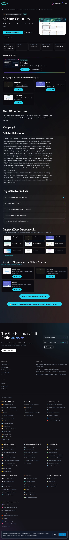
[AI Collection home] (4, 3)
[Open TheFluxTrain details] (11, 63)
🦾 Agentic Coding (29, 447)
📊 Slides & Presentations (30, 497)
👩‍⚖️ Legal (26, 489)
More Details (36, 69)
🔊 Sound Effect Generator (53, 412)
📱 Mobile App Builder (30, 455)
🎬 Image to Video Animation (31, 404)
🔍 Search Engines (51, 486)
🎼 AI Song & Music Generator (54, 404)
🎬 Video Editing (28, 415)
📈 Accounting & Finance (30, 478)
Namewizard (17, 82)
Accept (62, 534)
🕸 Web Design (27, 463)
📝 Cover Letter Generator (7, 455)
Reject (55, 534)
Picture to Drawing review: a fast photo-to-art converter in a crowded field (51, 365)
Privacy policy (32, 535)
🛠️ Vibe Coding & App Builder (31, 460)
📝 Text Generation (6, 468)
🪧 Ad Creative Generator (7, 478)
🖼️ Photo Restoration (6, 436)
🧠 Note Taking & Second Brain (55, 455)
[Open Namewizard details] (8, 84)
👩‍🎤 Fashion (4, 420)
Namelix (48, 82)
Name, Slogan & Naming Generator (28, 9)
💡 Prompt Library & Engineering (9, 465)
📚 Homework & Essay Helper (8, 457)
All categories (4, 364)
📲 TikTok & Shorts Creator (31, 410)
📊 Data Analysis (51, 481)
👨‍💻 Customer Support (29, 481)
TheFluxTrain (24, 63)
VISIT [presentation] (23, 69)
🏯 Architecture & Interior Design (9, 410)
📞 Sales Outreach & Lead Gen (8, 489)
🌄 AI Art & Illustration (7, 404)
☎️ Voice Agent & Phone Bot (54, 420)
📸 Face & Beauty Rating (7, 418)
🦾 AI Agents (50, 447)
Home (5, 9)
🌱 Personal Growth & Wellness (54, 457)
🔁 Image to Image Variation (8, 428)
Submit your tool (9, 350)
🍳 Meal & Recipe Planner (53, 449)
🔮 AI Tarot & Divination (7, 505)
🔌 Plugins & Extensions (30, 457)
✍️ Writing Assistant (6, 471)
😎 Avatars (4, 412)
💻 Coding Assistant (29, 449)
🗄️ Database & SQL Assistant (31, 452)
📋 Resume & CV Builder (30, 494)
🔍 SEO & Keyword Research (8, 492)
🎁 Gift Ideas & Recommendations (9, 515)
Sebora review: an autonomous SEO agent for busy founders (51, 374)
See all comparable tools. (8, 255)
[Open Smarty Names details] (8, 97)
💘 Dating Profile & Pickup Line (9, 507)
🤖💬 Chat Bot (51, 478)
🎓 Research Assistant (52, 484)
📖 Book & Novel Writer (7, 449)
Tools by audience (6, 370)
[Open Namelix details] (40, 84)
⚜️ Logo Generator (6, 434)
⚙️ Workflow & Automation (54, 465)
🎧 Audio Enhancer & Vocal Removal (56, 407)
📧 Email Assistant (6, 484)
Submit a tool (4, 375)
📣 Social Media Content (7, 494)
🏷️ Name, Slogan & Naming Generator (10, 460)
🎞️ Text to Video (28, 407)
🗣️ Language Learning (7, 521)
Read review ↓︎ (29, 32)
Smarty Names (18, 95)
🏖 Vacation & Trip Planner (53, 463)
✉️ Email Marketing (6, 486)
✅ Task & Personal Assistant (54, 460)
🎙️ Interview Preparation (30, 486)
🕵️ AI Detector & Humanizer (8, 447)
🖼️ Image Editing (5, 426)
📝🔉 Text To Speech (52, 415)
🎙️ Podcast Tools (51, 410)
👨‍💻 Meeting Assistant (52, 452)
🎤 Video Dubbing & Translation (32, 412)
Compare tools (5, 367)
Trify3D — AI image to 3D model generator (47, 369)
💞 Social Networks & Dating (8, 523)
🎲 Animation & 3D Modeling (8, 407)
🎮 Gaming (4, 513)
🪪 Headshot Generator (7, 423)
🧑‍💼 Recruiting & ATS (29, 492)
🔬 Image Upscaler (6, 431)
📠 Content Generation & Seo (8, 452)
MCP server (4, 389)
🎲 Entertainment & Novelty (8, 510)
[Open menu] (66, 3)
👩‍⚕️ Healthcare (4, 518)
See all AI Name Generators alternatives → (34, 296)
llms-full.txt (4, 386)
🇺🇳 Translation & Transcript (54, 418)
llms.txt (3, 383)
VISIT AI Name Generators (13, 32)
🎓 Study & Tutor (5, 526)
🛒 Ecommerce (28, 484)
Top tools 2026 (5, 372)
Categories (12, 9)
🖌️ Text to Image (5, 439)
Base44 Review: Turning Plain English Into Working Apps (51, 371)
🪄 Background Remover (7, 415)
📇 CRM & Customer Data (7, 481)
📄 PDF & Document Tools (8, 463)
